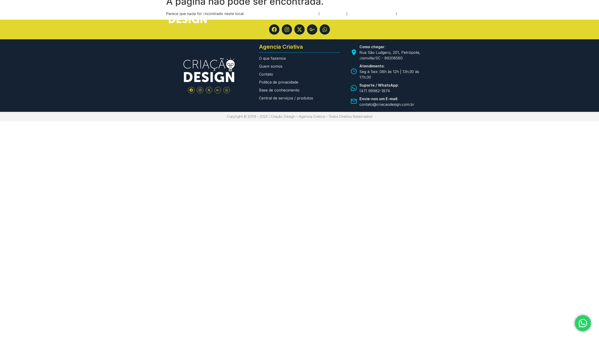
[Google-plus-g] (312, 29)
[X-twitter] (299, 29)
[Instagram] (287, 29)
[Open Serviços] (341, 14)
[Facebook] (274, 29)
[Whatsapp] (325, 29)
